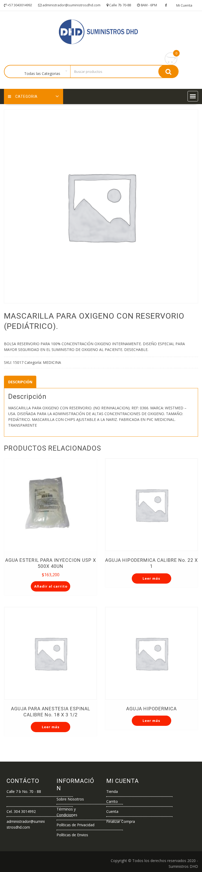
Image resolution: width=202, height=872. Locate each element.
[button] (193, 96)
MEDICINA (52, 362)
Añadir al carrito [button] (51, 586)
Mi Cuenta (184, 5)
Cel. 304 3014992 (21, 811)
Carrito (112, 801)
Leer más (151, 578)
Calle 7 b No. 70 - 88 (24, 791)
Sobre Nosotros (70, 799)
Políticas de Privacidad (75, 824)
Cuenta (112, 811)
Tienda (112, 791)
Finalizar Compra (120, 821)
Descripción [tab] (20, 381)
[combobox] (43, 71)
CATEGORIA (26, 96)
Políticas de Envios (72, 834)
